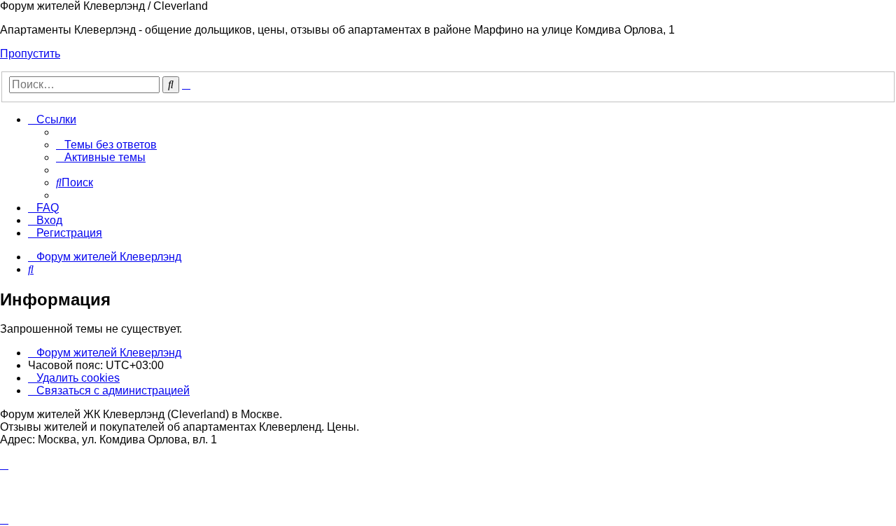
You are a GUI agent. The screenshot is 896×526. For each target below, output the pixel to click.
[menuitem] (106, 145)
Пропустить (30, 54)
